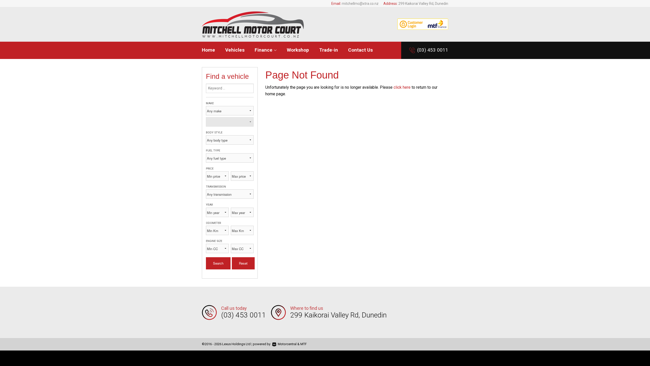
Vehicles (235, 50)
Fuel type (213, 150)
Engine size (214, 241)
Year (209, 204)
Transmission (216, 186)
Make (210, 103)
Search (218, 263)
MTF (303, 344)
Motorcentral (287, 344)
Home (208, 50)
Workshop (298, 50)
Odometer (213, 223)
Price (210, 168)
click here (402, 87)
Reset (243, 263)
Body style (214, 132)
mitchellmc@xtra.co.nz (360, 4)
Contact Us (360, 50)
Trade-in (328, 50)
